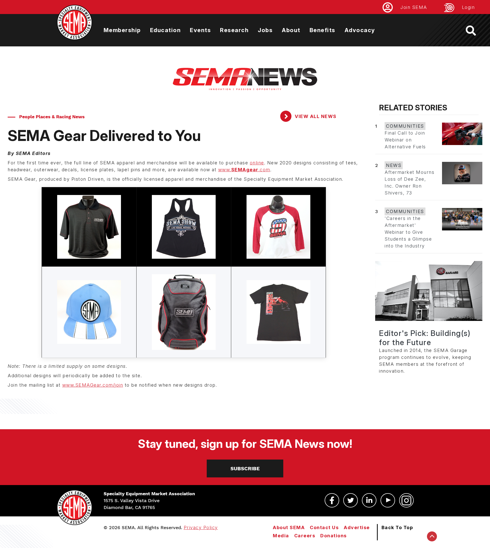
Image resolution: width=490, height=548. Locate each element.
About (291, 30)
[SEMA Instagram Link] (406, 500)
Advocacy (360, 30)
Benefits (322, 30)
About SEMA (289, 527)
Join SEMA (413, 7)
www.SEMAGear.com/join (92, 385)
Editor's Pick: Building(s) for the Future (424, 338)
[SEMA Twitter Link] (350, 500)
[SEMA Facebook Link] (332, 500)
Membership (122, 30)
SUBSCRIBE (245, 468)
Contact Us (324, 527)
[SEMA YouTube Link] (388, 500)
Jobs (265, 30)
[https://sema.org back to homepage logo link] (475, 30)
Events (200, 30)
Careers (304, 535)
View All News (315, 116)
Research (234, 30)
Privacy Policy (201, 527)
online (257, 162)
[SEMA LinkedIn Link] (369, 500)
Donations (333, 535)
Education (165, 30)
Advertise (357, 527)
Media (281, 535)
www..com (244, 169)
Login (468, 7)
